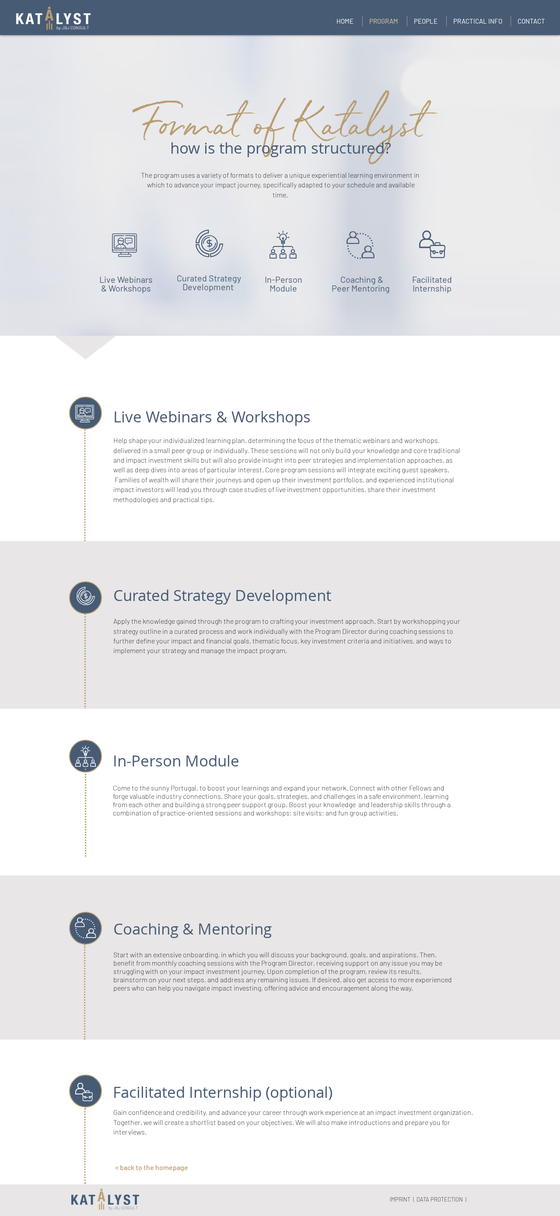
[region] (126, 249)
